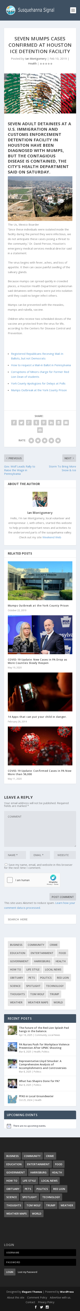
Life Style (33, 969)
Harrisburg (42, 961)
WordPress (67, 1291)
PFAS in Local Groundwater (36, 1096)
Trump (54, 994)
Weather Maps (38, 1002)
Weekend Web (51, 537)
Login (9, 1272)
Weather (16, 1002)
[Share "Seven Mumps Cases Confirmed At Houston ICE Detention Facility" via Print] (40, 430)
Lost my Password (27, 1272)
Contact (30, 1302)
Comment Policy (37, 1297)
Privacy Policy (46, 1302)
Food (62, 953)
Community (36, 945)
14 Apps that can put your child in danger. (37, 716)
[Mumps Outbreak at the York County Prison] (40, 580)
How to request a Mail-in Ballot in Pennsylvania (41, 365)
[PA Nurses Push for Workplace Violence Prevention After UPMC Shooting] (12, 1047)
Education (17, 953)
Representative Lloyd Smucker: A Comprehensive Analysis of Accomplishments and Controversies (42, 1064)
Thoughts (17, 994)
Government (19, 961)
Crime (54, 945)
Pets (31, 977)
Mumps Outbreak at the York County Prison (39, 390)
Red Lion (63, 977)
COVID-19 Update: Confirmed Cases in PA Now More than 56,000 (39, 772)
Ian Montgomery (36, 58)
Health (32, 63)
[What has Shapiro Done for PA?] (12, 1083)
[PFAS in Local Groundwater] (12, 1098)
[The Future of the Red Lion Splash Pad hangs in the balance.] (12, 1030)
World (58, 1002)
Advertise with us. (60, 1297)
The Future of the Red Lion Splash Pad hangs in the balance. (44, 1029)
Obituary (16, 977)
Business (16, 945)
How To (15, 969)
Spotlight (33, 986)
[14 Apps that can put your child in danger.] (40, 692)
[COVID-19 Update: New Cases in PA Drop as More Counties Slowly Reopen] (40, 634)
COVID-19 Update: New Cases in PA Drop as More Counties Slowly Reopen (37, 661)
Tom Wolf (37, 994)
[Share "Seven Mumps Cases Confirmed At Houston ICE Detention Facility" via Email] (66, 422)
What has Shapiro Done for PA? (39, 1081)
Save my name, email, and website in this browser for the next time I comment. (38, 866)
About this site (15, 1297)
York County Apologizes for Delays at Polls (38, 383)
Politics (46, 977)
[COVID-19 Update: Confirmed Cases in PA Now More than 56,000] (40, 746)
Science (15, 986)
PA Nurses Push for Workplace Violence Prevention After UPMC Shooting (44, 1046)
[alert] (40, 1126)
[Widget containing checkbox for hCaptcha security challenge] (32, 880)
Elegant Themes (32, 1291)
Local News (53, 969)
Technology (55, 986)
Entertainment (42, 953)
